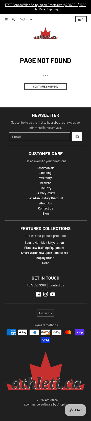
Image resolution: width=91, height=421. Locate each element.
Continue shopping (45, 86)
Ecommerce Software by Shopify (45, 404)
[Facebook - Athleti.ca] (38, 294)
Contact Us (57, 285)
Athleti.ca (51, 400)
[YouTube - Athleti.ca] (52, 294)
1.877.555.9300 (36, 285)
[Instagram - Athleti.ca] (45, 294)
